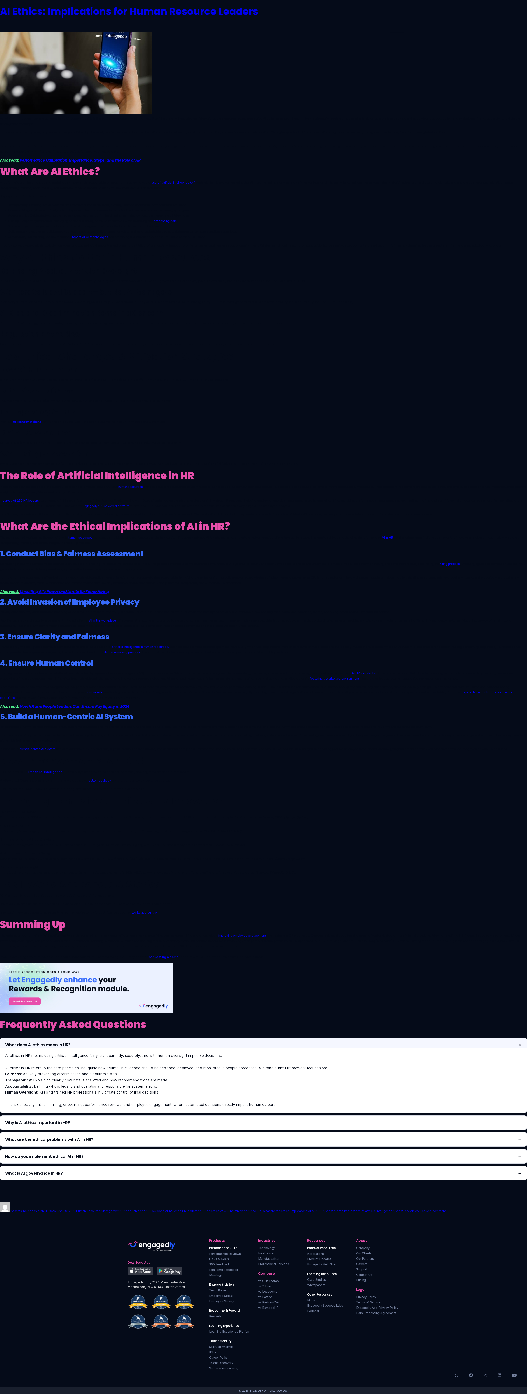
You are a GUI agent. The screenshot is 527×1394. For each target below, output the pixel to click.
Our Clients (364, 1253)
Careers (361, 1264)
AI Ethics (125, 1211)
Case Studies (316, 1280)
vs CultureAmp (268, 1281)
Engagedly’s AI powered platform (106, 506)
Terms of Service (368, 1302)
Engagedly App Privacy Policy (377, 1308)
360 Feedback (219, 1264)
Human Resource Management (97, 1211)
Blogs (311, 1300)
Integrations (315, 1254)
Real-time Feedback (223, 1270)
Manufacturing (268, 1259)
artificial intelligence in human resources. (140, 647)
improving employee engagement (242, 935)
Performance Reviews (225, 1254)
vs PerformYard (269, 1302)
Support (361, 1269)
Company (363, 1248)
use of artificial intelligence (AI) (173, 183)
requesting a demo (164, 957)
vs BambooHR (268, 1308)
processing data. (165, 221)
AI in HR (387, 537)
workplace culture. (144, 912)
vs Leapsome (267, 1292)
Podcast (313, 1311)
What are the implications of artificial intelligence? (360, 1211)
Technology (266, 1248)
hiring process (449, 564)
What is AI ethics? (408, 1211)
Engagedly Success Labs (325, 1306)
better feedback (100, 780)
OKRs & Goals (219, 1259)
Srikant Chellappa (23, 1211)
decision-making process (122, 652)
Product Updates (319, 1259)
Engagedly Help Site (321, 1264)
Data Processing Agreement (376, 1313)
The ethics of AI (216, 1211)
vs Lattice (265, 1297)
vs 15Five (264, 1286)
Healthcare (266, 1253)
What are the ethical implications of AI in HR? (293, 1211)
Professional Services (273, 1264)
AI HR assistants (363, 673)
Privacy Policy (366, 1297)
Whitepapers (316, 1285)
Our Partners (365, 1259)
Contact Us (364, 1275)
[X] (456, 1375)
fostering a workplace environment (334, 678)
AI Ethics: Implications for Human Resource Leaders (129, 11)
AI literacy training (27, 422)
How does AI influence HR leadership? (176, 1211)
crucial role (95, 692)
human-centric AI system (37, 749)
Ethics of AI (140, 1211)
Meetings (216, 1275)
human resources (130, 487)
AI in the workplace (102, 620)
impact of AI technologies (90, 237)
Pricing (361, 1280)
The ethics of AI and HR (244, 1211)
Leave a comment (433, 1211)
